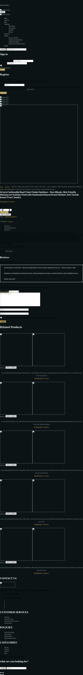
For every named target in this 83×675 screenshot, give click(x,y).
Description (7, 225)
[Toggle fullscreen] (3, 672)
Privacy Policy (14, 38)
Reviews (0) (7, 229)
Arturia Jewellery (4, 5)
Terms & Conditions (15, 40)
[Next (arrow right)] (3, 674)
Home (1, 186)
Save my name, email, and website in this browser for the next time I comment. (29, 318)
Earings (11, 30)
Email (2, 85)
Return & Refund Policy (17, 43)
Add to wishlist (5, 214)
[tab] (43, 226)
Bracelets (12, 26)
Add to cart (4, 212)
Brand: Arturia (9, 251)
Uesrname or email (6, 61)
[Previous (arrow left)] (1, 674)
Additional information (10, 227)
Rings (11, 32)
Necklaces (12, 28)
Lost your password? (5, 67)
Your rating (4, 291)
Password (3, 63)
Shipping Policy (14, 42)
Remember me (8, 65)
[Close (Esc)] (1, 672)
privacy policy (30, 89)
